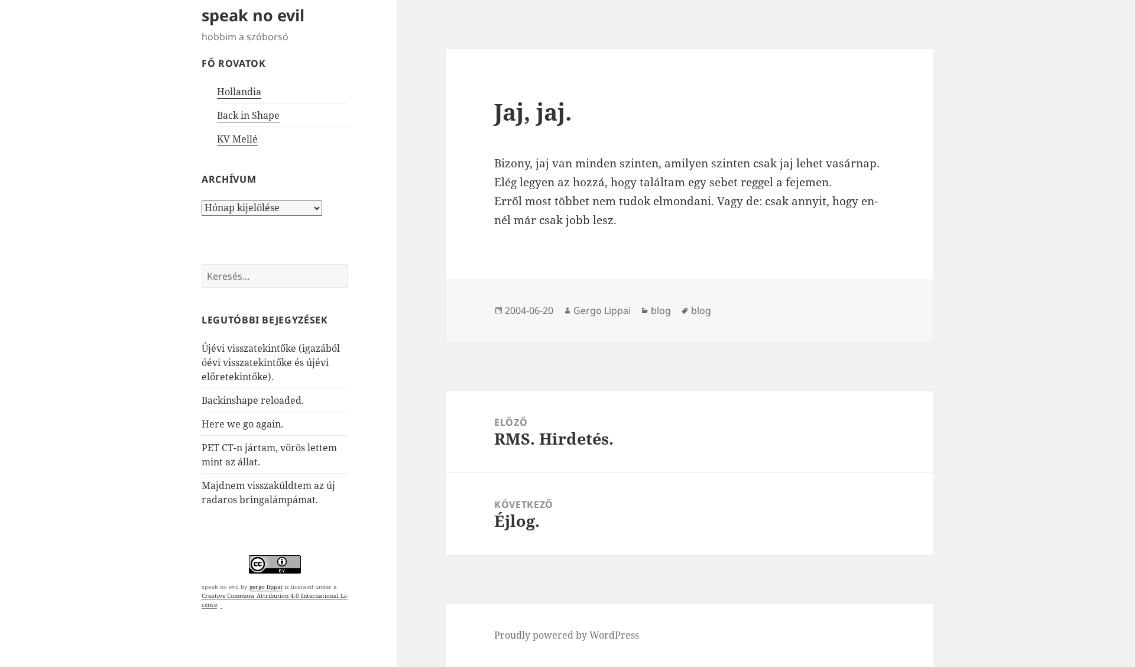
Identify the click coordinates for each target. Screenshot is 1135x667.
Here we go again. (242, 423)
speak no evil (253, 15)
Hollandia (239, 91)
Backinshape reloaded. (253, 400)
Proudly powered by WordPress (566, 635)
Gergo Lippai (602, 310)
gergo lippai (266, 586)
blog (661, 310)
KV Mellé (237, 138)
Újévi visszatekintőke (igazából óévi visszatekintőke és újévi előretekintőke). (271, 362)
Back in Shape (248, 115)
